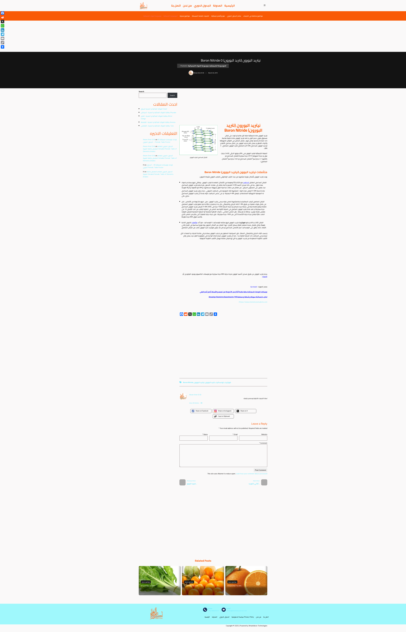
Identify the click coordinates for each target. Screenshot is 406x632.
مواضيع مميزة (185, 16)
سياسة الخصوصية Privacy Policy (243, 617)
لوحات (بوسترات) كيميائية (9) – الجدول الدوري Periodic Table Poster (160, 141)
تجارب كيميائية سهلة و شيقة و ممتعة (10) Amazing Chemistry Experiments (238, 296)
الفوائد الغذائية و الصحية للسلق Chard (154, 108)
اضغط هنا (254, 286)
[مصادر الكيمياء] (143, 5)
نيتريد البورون (199, 382)
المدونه (214, 617)
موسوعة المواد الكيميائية (152, 16)
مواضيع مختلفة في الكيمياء (253, 16)
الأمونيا (264, 276)
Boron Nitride (188, 382)
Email (234, 434)
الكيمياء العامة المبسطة (200, 16)
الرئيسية (229, 6)
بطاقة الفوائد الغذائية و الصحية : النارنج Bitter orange (156, 117)
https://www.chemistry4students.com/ (253, 301)
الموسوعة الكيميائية (170, 16)
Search (141, 91)
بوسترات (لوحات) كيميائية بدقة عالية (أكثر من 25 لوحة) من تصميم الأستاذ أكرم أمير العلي (233, 291)
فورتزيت (227, 382)
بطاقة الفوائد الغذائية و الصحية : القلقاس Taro (157, 125)
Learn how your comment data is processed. (237, 473)
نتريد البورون (210, 382)
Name (205, 434)
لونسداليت (219, 382)
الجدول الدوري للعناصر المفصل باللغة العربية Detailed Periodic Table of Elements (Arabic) (160, 149)
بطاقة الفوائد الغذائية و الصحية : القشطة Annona (158, 122)
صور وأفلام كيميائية (218, 16)
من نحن (187, 6)
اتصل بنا (176, 6)
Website (264, 434)
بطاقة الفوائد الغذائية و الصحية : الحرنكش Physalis (158, 112)
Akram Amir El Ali (149, 139)
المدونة (217, 6)
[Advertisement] (203, 36)
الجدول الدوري (202, 6)
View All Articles (194, 403)
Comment (263, 443)
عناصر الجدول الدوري (234, 16)
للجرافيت (246, 182)
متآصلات (194, 222)
